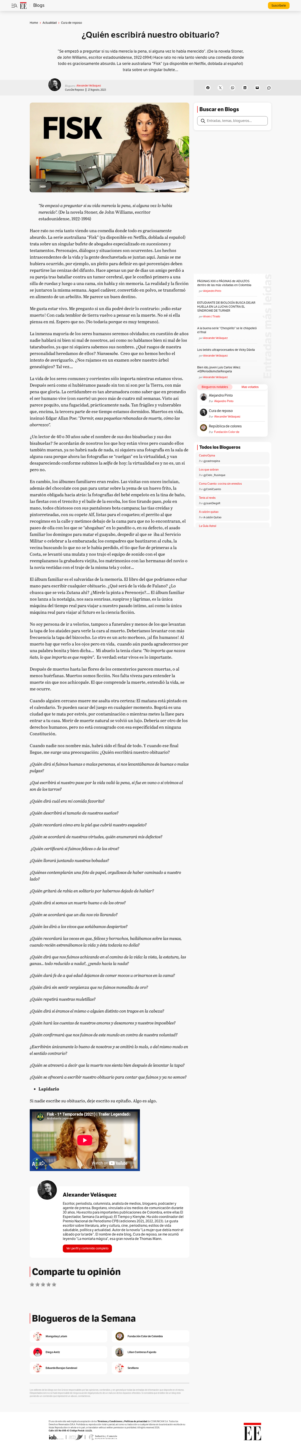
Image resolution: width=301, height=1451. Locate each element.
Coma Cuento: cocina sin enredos (220, 484)
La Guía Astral (207, 526)
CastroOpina (207, 455)
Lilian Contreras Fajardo (142, 1352)
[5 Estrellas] (54, 1284)
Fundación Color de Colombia (226, 432)
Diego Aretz (53, 1352)
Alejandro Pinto (212, 290)
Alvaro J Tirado (211, 316)
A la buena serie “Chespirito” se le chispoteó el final (227, 330)
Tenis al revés (207, 498)
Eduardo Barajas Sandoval (61, 1368)
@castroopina (211, 461)
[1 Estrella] (32, 1284)
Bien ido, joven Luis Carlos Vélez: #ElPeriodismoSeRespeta (219, 369)
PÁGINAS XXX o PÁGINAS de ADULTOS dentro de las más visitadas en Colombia (224, 283)
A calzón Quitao (212, 517)
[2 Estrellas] (37, 1284)
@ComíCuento (212, 489)
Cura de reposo (74, 89)
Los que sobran (209, 469)
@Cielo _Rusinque (214, 475)
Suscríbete (278, 5)
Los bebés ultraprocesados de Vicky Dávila (226, 350)
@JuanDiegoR (211, 503)
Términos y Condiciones (109, 1421)
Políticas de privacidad (135, 1421)
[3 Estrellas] (43, 1284)
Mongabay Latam (56, 1336)
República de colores (225, 426)
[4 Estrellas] (48, 1284)
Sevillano (133, 1368)
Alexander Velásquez (88, 85)
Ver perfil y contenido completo (87, 1248)
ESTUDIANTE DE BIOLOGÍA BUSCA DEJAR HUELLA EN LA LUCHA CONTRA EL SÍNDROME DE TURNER (226, 307)
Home (34, 23)
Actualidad (50, 23)
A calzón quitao (209, 512)
